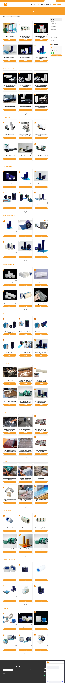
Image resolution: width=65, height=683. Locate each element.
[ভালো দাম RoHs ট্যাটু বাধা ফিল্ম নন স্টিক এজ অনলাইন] (41, 639)
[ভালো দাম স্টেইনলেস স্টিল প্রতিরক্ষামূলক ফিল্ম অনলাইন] (25, 261)
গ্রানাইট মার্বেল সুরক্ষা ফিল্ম (41, 478)
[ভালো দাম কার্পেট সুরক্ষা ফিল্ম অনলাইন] (25, 458)
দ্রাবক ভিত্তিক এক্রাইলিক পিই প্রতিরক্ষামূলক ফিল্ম (9, 57)
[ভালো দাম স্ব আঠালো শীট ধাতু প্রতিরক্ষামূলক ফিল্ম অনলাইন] (10, 197)
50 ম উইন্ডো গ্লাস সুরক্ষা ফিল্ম (9, 352)
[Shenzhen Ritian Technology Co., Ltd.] (9, 4)
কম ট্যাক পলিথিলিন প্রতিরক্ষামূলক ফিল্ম (9, 134)
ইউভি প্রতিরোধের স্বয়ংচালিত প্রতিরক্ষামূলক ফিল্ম (25, 106)
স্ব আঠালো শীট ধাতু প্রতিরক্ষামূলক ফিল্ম (9, 204)
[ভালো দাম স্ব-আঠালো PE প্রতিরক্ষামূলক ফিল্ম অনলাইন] (10, 28)
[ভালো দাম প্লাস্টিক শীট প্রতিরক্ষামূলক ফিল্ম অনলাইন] (25, 310)
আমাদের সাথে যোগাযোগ (49, 4)
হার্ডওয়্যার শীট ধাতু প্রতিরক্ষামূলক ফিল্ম (25, 204)
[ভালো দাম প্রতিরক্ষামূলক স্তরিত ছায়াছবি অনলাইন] (25, 409)
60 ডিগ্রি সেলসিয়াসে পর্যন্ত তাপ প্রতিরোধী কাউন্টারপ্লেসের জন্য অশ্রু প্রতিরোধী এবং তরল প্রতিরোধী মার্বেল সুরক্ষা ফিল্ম (41, 500)
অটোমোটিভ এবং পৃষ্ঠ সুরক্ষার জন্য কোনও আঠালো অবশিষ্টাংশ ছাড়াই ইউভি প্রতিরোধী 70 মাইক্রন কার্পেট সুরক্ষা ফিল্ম (25, 451)
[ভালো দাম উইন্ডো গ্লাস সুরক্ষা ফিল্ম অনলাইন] (25, 359)
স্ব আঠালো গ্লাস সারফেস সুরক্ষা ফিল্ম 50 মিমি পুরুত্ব (41, 331)
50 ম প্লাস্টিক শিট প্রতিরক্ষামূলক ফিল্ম (25, 303)
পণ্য (38, 4)
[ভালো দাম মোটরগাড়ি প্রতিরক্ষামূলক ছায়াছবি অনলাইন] (25, 114)
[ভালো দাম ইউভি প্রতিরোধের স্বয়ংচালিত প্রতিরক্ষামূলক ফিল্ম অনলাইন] (25, 99)
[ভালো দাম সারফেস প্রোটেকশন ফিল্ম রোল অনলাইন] (25, 556)
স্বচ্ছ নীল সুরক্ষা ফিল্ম (9, 183)
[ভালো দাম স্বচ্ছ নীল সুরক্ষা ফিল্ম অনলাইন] (10, 176)
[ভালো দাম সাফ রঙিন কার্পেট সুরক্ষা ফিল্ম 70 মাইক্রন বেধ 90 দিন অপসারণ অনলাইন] (25, 421)
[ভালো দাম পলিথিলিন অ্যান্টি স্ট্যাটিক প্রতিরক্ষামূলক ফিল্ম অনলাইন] (25, 569)
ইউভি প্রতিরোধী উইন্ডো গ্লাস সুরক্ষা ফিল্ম (25, 352)
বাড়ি (31, 4)
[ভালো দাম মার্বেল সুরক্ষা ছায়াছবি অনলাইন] (25, 507)
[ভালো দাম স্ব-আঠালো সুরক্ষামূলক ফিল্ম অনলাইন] (10, 372)
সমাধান (42, 4)
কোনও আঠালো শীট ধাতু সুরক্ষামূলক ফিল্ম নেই (41, 183)
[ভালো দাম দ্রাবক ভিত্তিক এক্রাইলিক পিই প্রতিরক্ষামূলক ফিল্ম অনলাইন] (10, 49)
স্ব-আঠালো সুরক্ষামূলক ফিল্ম (10, 380)
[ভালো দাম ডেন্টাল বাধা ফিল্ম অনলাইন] (25, 654)
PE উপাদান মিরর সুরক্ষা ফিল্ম (10, 527)
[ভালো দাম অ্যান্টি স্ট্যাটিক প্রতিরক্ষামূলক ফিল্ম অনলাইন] (25, 605)
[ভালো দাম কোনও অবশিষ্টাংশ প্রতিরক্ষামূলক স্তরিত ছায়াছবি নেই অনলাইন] (10, 393)
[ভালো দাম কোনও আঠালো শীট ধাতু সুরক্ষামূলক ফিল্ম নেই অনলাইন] (41, 176)
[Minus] (62, 662)
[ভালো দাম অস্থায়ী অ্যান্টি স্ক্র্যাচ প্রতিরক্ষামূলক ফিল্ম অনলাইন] (10, 274)
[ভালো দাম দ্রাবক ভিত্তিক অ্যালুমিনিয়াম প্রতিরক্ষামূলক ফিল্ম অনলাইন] (10, 148)
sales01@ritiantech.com (8, 669)
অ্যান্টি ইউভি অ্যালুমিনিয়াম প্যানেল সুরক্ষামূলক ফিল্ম (25, 155)
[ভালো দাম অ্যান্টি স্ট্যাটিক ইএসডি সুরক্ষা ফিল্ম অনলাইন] (41, 569)
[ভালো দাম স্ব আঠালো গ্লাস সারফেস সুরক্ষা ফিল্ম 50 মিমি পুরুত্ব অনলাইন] (41, 323)
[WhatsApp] (51, 53)
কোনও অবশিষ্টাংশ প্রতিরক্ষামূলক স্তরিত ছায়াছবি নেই (10, 401)
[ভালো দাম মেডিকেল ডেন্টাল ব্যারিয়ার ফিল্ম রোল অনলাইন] (10, 618)
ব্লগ (30, 669)
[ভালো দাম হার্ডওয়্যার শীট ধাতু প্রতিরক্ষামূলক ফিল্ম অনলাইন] (25, 197)
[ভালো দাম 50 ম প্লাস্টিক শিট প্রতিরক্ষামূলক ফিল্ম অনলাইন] (25, 295)
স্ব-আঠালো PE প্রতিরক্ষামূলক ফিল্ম (10, 36)
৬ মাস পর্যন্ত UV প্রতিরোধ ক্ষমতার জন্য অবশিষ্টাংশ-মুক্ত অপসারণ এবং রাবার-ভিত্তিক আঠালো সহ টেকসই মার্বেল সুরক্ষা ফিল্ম (25, 500)
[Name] (55, 1)
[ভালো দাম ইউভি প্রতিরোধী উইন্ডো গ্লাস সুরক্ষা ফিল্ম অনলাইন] (25, 344)
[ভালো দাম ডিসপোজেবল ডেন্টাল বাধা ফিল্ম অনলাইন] (25, 639)
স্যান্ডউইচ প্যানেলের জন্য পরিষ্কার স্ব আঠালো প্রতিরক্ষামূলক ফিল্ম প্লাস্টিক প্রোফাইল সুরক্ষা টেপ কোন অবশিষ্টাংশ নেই (10, 599)
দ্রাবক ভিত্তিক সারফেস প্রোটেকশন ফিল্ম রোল (25, 527)
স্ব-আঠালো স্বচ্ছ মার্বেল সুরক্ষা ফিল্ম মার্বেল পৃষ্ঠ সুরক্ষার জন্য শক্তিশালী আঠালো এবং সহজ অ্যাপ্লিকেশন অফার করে (10, 500)
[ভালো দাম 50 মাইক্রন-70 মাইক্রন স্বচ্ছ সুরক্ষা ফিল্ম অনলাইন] (25, 274)
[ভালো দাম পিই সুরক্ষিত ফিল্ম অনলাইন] (25, 65)
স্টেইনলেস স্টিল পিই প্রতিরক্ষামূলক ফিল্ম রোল (25, 57)
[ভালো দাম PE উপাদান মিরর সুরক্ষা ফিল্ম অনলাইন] (10, 520)
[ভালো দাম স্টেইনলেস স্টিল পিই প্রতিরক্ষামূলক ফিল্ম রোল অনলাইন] (25, 49)
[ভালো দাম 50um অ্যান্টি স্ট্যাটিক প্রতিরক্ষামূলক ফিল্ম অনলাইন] (10, 569)
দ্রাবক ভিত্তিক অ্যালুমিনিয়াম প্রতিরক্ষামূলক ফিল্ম (9, 155)
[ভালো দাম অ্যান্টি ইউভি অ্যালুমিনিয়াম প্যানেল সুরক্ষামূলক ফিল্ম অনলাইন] (25, 148)
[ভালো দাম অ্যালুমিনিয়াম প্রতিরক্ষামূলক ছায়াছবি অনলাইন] (25, 163)
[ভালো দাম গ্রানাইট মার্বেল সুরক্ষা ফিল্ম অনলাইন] (41, 471)
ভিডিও (44, 4)
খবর (39, 4)
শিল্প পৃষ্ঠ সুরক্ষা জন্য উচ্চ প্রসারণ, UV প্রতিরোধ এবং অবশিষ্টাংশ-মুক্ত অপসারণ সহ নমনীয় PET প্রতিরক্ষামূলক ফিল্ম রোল (9, 549)
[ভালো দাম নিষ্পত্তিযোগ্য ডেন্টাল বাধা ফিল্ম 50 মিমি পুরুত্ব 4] (10, 639)
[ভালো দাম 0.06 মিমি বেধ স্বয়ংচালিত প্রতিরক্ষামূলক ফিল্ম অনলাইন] (10, 99)
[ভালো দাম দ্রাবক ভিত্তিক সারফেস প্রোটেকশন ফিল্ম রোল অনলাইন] (25, 520)
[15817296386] (44, 675)
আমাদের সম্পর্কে (35, 4)
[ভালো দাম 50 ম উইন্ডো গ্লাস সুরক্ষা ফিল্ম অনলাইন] (10, 344)
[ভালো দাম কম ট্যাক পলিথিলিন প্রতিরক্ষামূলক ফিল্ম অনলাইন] (10, 127)
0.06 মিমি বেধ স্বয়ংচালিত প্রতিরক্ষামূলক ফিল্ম (10, 106)
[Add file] (47, 682)
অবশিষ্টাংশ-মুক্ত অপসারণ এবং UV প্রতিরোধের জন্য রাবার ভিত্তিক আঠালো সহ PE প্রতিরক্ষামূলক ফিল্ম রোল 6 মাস (25, 549)
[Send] (62, 682)
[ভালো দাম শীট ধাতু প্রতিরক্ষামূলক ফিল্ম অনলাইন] (25, 212)
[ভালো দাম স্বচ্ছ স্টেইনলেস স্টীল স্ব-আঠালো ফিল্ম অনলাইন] (10, 225)
